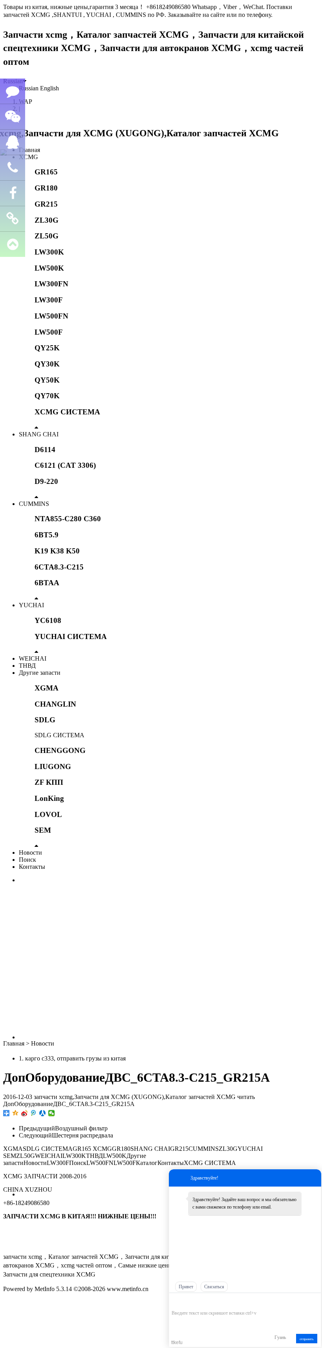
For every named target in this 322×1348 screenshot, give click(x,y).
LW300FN (51, 284)
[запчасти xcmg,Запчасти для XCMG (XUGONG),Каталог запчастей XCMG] (141, 133)
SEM (43, 830)
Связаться (214, 1286)
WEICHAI (32, 658)
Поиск (27, 859)
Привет (186, 1286)
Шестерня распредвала (82, 1135)
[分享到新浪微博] (24, 1113)
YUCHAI (31, 605)
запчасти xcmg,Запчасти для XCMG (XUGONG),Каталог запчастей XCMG (135, 1096)
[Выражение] (176, 1301)
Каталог (146, 1162)
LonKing (49, 798)
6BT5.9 (47, 535)
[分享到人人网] (42, 1113)
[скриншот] (207, 1301)
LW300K (49, 252)
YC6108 (48, 620)
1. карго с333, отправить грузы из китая (72, 1058)
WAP (25, 101)
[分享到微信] (51, 1113)
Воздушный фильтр (81, 1128)
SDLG (45, 720)
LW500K (49, 268)
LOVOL (48, 814)
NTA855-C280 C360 (68, 519)
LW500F (49, 332)
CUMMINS (34, 503)
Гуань (280, 1337)
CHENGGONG (60, 750)
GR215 (46, 204)
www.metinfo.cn (127, 1289)
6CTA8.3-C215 (59, 567)
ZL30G (47, 220)
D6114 (45, 449)
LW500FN (51, 316)
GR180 (46, 188)
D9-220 (46, 481)
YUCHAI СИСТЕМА (71, 636)
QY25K (47, 348)
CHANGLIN (55, 704)
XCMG (28, 157)
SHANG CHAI (39, 434)
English (49, 88)
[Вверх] (12, 244)
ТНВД (27, 665)
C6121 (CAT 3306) (65, 465)
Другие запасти (39, 672)
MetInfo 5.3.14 (53, 1289)
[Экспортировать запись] (314, 1301)
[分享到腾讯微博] (33, 1113)
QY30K (47, 364)
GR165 (46, 172)
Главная (29, 150)
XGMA (47, 688)
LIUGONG (53, 766)
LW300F (49, 300)
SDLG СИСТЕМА (59, 735)
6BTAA (47, 583)
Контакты (32, 866)
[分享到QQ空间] (15, 1113)
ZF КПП (49, 782)
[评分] (187, 1302)
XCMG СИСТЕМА (67, 412)
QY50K (47, 380)
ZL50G (47, 236)
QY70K (47, 396)
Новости (30, 852)
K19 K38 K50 (57, 551)
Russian (28, 88)
